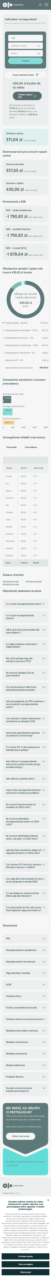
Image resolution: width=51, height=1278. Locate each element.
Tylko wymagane (25, 1264)
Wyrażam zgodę (25, 1256)
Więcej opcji (25, 1272)
